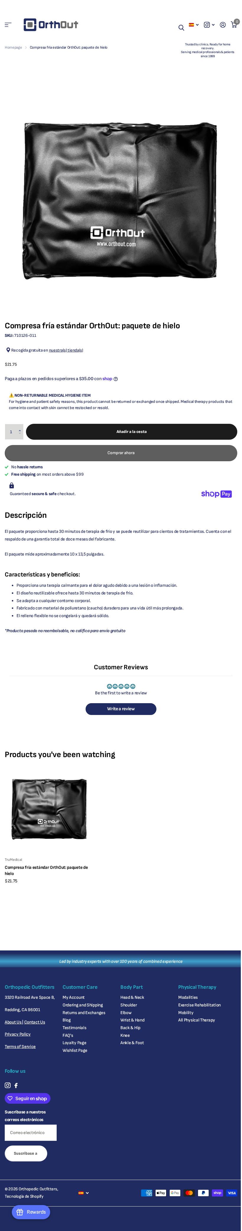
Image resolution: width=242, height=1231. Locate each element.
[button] (21, 426)
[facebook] (15, 1085)
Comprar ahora (121, 452)
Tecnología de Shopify (24, 1196)
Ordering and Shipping (83, 1005)
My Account (74, 997)
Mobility (186, 1013)
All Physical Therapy (196, 1020)
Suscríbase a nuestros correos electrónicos (25, 1116)
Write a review (121, 709)
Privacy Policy (18, 1034)
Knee (125, 1035)
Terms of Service (20, 1046)
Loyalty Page (74, 1043)
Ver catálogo (8, 24)
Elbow (126, 1013)
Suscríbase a (26, 1153)
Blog (67, 1020)
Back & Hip (130, 1028)
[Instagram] (7, 1085)
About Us (13, 1022)
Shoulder (128, 1005)
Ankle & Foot (132, 1043)
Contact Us (34, 1022)
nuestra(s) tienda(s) (66, 350)
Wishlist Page (75, 1050)
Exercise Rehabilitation (199, 1005)
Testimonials (74, 1028)
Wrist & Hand (132, 1020)
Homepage (13, 47)
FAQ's (68, 1035)
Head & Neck (132, 997)
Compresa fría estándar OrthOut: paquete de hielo (46, 871)
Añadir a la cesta (132, 431)
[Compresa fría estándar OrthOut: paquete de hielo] (49, 808)
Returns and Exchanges (84, 1013)
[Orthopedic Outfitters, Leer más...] (209, 25)
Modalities (188, 997)
